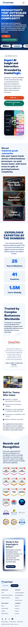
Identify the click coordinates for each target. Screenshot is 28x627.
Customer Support (19, 592)
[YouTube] (12, 619)
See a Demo (10, 566)
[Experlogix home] (8, 3)
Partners (17, 608)
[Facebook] (9, 619)
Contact (17, 613)
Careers (17, 611)
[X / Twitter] (6, 619)
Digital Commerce (5, 597)
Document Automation (9, 39)
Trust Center (20, 621)
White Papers (4, 613)
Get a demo (5, 585)
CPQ (5, 36)
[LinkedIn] (2, 619)
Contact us (14, 585)
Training (17, 597)
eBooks (3, 611)
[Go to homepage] (7, 582)
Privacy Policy (4, 621)
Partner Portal (18, 600)
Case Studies (4, 608)
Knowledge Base (19, 595)
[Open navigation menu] (23, 2)
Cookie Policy (12, 621)
